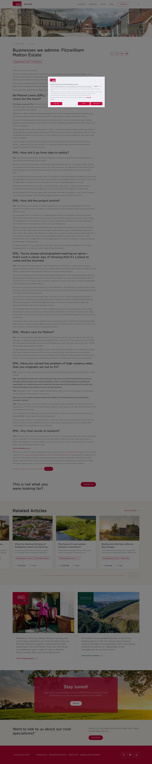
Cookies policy (88, 97)
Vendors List (52, 99)
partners (96, 86)
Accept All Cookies (96, 103)
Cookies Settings (56, 103)
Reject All (84, 103)
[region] (76, 91)
